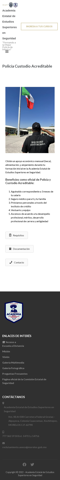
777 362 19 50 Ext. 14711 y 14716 (20, 435)
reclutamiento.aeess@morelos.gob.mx (24, 447)
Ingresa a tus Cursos (39, 26)
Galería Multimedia (13, 362)
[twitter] (32, 464)
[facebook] (24, 464)
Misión (6, 351)
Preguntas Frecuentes (15, 373)
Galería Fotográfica (13, 368)
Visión (5, 356)
